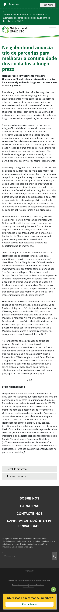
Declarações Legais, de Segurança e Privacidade (28, 585)
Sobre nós (29, 498)
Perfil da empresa (17, 469)
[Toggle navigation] (52, 30)
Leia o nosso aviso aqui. (22, 547)
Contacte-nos (29, 513)
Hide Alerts (48, 5)
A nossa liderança (16, 476)
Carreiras (29, 506)
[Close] (53, 589)
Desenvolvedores (28, 587)
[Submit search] (54, 556)
